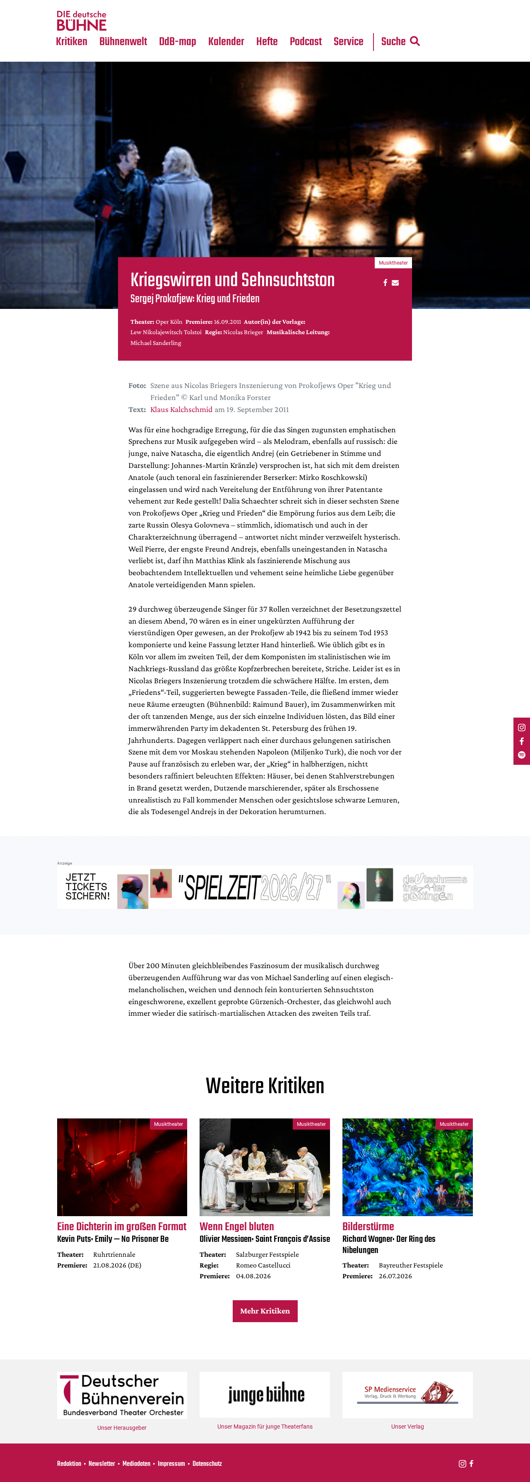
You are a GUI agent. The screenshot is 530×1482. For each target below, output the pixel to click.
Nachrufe (117, 5)
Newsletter (102, 1464)
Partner (348, 5)
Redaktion (69, 1464)
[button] (384, 282)
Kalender (226, 42)
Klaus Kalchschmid (181, 409)
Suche (393, 42)
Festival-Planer (236, 21)
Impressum (171, 1464)
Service (349, 42)
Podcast (306, 42)
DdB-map (177, 42)
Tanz (66, 5)
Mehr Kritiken (265, 1310)
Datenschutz (207, 1464)
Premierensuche (237, 5)
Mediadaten (355, 21)
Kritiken (71, 42)
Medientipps (122, 21)
